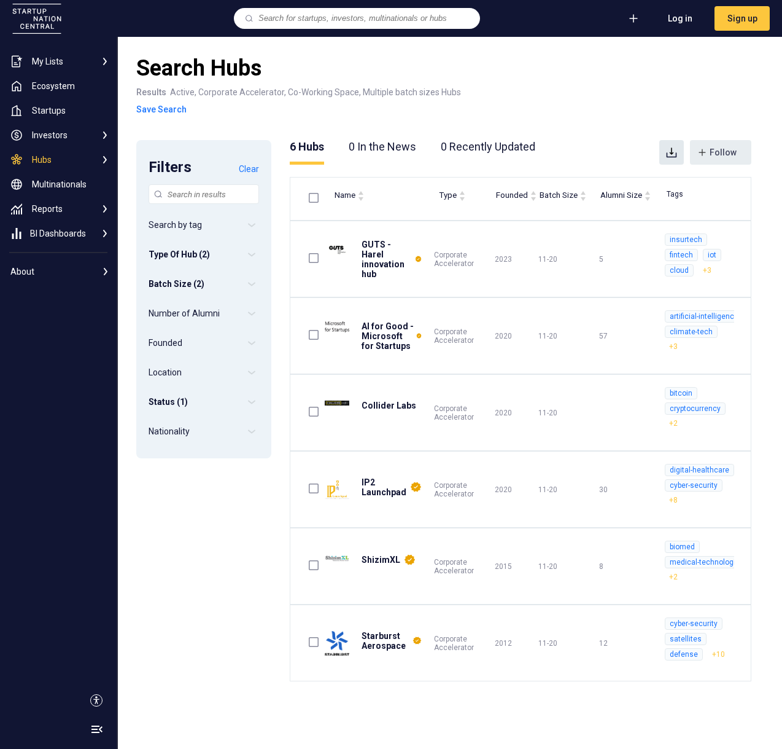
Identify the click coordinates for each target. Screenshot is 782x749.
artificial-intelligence (704, 316)
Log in (680, 18)
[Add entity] (633, 18)
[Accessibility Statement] (96, 700)
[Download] (671, 152)
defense (684, 654)
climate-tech (691, 331)
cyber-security (694, 485)
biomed (682, 547)
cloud (679, 270)
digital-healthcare (699, 470)
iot (712, 255)
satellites (686, 639)
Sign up (742, 18)
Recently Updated (488, 146)
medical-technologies (707, 562)
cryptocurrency (695, 408)
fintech (681, 255)
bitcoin (681, 393)
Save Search (161, 109)
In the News (382, 146)
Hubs (307, 146)
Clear (249, 169)
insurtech (686, 239)
